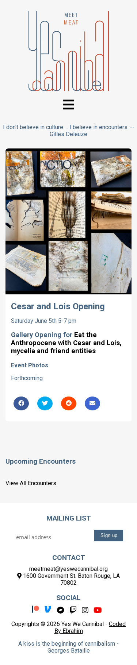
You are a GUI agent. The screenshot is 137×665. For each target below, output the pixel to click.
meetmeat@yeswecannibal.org (68, 568)
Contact (68, 557)
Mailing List (68, 518)
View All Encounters (30, 483)
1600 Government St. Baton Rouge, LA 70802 (71, 579)
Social (68, 598)
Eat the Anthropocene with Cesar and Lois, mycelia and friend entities (66, 343)
